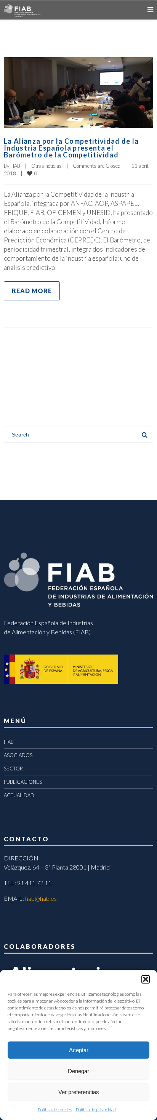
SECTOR (13, 768)
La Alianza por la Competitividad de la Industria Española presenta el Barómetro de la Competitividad (71, 148)
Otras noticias (46, 166)
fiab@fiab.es (41, 898)
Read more (32, 290)
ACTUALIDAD (19, 795)
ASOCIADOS (18, 755)
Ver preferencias (78, 1092)
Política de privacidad (96, 1109)
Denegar (78, 1071)
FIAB (15, 166)
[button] (145, 979)
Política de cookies (55, 1109)
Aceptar (78, 1050)
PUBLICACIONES (23, 782)
